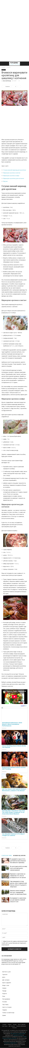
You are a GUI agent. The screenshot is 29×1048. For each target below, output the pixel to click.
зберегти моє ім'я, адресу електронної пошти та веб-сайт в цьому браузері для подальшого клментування (14, 943)
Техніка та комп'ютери (8, 1012)
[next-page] (15, 906)
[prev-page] (13, 906)
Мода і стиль (5, 985)
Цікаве (4, 1015)
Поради (4, 991)
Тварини (4, 1010)
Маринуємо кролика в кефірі (11, 175)
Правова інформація (21, 1026)
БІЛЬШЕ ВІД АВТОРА (19, 855)
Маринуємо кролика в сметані (11, 173)
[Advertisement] (14, 15)
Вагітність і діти (6, 971)
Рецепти (8, 67)
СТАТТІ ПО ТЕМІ (7, 855)
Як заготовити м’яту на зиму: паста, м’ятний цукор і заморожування (18, 868)
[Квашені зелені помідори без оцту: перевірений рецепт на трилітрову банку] (5, 892)
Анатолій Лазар (7, 80)
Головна (4, 1024)
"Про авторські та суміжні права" (17, 1033)
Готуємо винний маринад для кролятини (14, 170)
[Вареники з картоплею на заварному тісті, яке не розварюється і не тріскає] (5, 875)
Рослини (4, 1001)
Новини (4, 988)
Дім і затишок (5, 980)
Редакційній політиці (18, 1035)
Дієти (3, 977)
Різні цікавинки (6, 999)
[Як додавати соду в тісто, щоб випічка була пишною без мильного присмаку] (5, 860)
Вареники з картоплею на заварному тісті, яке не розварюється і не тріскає (18, 875)
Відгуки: (5, 181)
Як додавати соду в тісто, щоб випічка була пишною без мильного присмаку (18, 860)
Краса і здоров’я (21, 1024)
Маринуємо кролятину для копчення (13, 178)
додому (3, 67)
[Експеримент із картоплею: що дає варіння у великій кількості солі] (5, 900)
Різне (3, 996)
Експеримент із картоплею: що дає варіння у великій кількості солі (18, 899)
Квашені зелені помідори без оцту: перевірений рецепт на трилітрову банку (18, 892)
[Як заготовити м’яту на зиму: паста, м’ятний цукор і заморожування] (5, 868)
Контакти (14, 1027)
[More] (19, 86)
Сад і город (5, 1004)
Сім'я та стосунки (6, 1007)
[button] (2, 64)
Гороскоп (4, 974)
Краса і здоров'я (6, 982)
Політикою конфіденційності (10, 1043)
